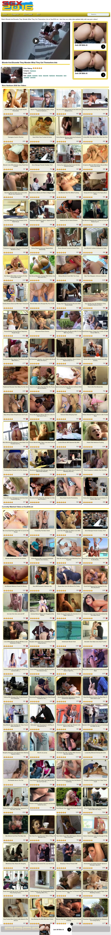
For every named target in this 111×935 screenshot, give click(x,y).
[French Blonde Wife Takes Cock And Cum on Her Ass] (42, 422)
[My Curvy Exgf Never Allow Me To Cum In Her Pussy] (16, 510)
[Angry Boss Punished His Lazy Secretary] (42, 843)
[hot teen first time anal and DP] (16, 594)
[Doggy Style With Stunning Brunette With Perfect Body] (69, 283)
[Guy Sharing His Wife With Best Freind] (42, 899)
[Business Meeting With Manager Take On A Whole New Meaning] (42, 450)
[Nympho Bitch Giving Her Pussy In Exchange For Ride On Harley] (95, 705)
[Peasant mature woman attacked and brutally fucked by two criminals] (42, 788)
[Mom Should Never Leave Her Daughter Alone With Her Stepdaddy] (95, 788)
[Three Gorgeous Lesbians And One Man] (95, 450)
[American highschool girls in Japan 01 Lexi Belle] (42, 200)
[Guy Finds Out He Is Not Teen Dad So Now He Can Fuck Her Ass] (42, 760)
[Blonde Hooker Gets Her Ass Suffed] (16, 538)
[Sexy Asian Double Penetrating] (69, 478)
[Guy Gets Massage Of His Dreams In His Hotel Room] (16, 200)
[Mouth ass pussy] (42, 732)
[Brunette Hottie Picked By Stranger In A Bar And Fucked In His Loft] (42, 478)
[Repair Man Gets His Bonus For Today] (69, 566)
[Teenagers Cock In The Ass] (16, 117)
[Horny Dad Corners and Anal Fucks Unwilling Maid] (95, 649)
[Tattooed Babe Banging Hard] (69, 394)
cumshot (32, 77)
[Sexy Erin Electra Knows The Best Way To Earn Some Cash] (95, 677)
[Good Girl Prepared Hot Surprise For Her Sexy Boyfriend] (95, 566)
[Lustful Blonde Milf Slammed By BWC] (69, 422)
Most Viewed (28, 14)
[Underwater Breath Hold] (69, 621)
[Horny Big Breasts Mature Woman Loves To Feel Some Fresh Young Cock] (42, 394)
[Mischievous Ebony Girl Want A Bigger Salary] (42, 172)
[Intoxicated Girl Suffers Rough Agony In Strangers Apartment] (95, 843)
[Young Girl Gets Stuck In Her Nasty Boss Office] (95, 172)
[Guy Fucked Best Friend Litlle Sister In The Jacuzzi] (16, 899)
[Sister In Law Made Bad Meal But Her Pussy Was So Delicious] (42, 367)
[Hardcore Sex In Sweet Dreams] (69, 200)
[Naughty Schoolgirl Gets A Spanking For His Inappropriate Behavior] (42, 621)
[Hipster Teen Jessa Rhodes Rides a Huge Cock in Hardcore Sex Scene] (42, 89)
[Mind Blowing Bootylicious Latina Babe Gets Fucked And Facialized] (16, 422)
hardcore (52, 75)
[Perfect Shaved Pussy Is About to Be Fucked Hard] (95, 394)
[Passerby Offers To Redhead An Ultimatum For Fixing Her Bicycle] (95, 899)
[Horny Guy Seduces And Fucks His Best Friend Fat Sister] (69, 145)
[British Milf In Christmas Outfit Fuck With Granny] (95, 339)
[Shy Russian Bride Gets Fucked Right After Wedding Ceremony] (95, 871)
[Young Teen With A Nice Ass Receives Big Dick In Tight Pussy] (69, 649)
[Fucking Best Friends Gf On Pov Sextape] (16, 450)
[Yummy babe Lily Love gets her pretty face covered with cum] (16, 649)
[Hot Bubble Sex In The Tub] (16, 760)
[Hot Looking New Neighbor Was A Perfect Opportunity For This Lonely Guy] (69, 339)
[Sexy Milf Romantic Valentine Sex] (42, 566)
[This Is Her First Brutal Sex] (95, 367)
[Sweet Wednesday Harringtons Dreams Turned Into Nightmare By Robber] (69, 677)
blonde (29, 75)
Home (5, 14)
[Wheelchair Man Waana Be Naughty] (16, 843)
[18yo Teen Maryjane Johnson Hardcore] (95, 256)
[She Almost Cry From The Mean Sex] (16, 816)
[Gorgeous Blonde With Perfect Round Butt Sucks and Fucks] (95, 145)
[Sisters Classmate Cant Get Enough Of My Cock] (95, 816)
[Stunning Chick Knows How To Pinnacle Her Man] (69, 871)
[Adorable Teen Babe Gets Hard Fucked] (95, 621)
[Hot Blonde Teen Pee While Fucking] (69, 172)
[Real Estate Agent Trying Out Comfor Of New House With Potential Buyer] (95, 311)
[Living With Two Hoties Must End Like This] (95, 117)
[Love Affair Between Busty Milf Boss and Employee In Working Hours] (16, 621)
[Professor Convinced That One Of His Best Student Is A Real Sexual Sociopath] (16, 228)
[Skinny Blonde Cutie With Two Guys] (69, 256)
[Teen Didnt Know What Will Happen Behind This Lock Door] (69, 816)
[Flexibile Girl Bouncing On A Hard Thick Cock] (95, 760)
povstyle (45, 75)
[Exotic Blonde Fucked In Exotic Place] (69, 228)
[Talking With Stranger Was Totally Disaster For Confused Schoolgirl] (16, 677)
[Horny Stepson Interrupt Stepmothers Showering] (42, 228)
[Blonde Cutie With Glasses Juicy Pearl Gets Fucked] (16, 145)
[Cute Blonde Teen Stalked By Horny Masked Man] (69, 788)
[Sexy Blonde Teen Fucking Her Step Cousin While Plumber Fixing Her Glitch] (16, 705)
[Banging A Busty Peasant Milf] (69, 843)
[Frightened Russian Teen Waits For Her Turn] (16, 367)
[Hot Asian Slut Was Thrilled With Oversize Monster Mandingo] (69, 732)
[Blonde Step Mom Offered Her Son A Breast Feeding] (69, 899)
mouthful (26, 77)
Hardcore (33, 71)
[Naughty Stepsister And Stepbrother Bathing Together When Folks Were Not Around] (16, 732)
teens (40, 75)
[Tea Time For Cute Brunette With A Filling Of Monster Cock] (42, 816)
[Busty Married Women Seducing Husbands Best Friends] (69, 117)
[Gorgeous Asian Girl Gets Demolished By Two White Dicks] (95, 594)
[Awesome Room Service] (42, 311)
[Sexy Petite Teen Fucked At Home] (42, 117)
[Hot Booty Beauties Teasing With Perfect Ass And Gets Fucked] (42, 256)
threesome (59, 75)
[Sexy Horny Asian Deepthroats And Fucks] (16, 394)
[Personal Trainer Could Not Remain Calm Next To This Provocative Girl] (69, 705)
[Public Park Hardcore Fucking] (95, 422)
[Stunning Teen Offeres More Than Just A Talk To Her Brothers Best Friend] (95, 538)
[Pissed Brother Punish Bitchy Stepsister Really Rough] (16, 311)
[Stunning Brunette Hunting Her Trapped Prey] (95, 89)
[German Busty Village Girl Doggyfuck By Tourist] (42, 594)
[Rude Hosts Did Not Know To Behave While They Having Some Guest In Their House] (16, 871)
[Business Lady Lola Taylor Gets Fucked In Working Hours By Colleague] (69, 450)
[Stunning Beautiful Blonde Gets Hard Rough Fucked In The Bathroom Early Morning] (42, 677)
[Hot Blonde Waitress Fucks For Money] (16, 566)
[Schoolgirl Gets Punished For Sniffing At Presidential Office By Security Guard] (42, 705)
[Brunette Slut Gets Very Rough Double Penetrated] (16, 89)
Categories (15, 14)
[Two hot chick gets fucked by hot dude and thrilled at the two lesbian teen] (69, 89)
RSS (38, 14)
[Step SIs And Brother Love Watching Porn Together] (69, 538)
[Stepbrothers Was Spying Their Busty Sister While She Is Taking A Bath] (16, 339)
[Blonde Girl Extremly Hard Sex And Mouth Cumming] (69, 760)
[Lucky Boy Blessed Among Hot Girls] (95, 732)
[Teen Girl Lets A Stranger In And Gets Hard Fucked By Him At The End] (16, 478)
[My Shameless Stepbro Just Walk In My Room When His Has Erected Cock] (42, 339)
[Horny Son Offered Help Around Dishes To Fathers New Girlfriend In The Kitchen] (95, 478)
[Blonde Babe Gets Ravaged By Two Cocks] (42, 283)
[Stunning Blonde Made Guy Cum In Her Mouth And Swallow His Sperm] (16, 172)
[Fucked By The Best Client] (42, 510)
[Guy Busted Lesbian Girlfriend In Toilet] (95, 228)
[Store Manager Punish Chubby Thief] (42, 145)
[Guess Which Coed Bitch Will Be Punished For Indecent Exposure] (42, 649)
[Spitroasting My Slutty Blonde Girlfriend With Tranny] (69, 367)
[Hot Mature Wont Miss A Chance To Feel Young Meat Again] (16, 256)
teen (65, 75)
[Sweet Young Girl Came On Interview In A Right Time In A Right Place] (69, 594)
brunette (35, 75)
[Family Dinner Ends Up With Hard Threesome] (16, 283)
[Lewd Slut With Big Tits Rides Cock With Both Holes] (69, 510)
